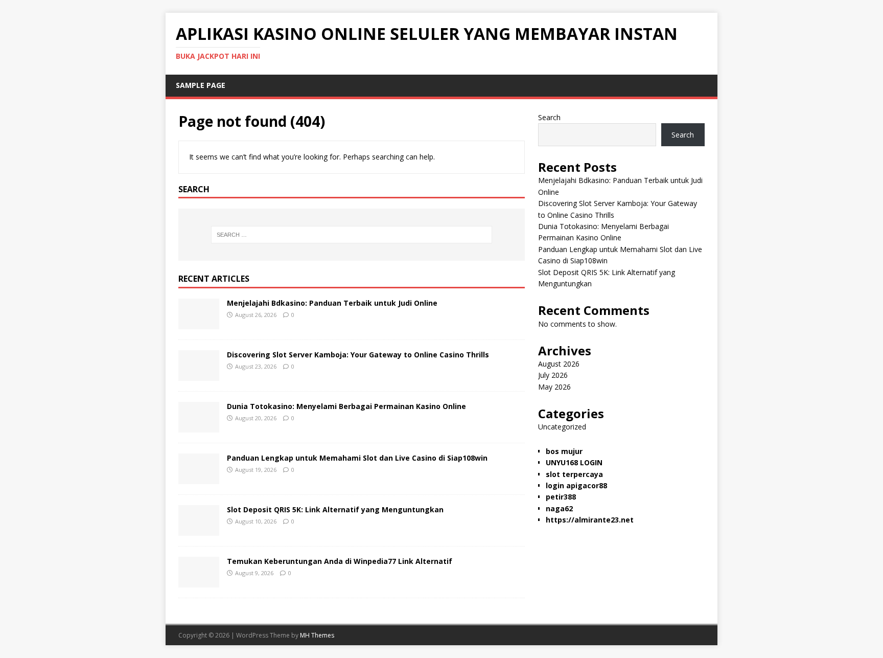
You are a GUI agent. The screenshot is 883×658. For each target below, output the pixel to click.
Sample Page (200, 85)
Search (549, 117)
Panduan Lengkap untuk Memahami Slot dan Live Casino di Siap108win (357, 458)
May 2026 (554, 387)
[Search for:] (351, 234)
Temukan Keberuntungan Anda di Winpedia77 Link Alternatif (339, 561)
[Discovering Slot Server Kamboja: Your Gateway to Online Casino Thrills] (198, 375)
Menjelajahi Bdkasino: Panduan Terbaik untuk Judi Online (332, 303)
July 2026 (553, 375)
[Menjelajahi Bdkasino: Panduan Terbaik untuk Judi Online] (198, 323)
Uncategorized (562, 427)
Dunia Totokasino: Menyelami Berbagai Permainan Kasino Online (346, 406)
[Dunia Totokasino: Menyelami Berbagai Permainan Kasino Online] (198, 427)
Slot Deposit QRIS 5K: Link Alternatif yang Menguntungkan (335, 509)
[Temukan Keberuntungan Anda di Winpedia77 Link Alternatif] (198, 581)
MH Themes (317, 635)
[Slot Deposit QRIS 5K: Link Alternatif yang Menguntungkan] (198, 530)
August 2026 (558, 364)
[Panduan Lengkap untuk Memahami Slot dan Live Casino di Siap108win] (198, 478)
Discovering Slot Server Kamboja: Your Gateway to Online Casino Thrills (358, 354)
